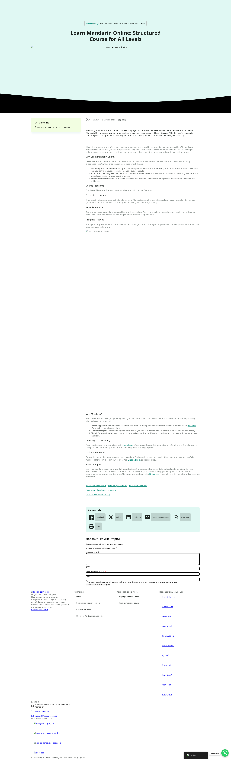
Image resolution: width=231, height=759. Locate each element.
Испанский (167, 626)
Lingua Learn (127, 445)
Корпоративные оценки (129, 596)
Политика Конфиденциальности (89, 616)
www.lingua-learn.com (96, 485)
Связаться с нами (83, 609)
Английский (167, 606)
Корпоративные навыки (129, 603)
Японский (166, 665)
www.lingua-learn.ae (117, 485)
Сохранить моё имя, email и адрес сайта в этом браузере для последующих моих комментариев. (132, 582)
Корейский (167, 675)
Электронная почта (96, 571)
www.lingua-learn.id (138, 485)
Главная (89, 23)
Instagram (90, 490)
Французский (168, 636)
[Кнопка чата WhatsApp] (225, 753)
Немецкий (166, 616)
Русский (165, 655)
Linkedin (112, 490)
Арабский (166, 685)
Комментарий (93, 552)
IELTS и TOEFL (168, 597)
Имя (88, 566)
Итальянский (168, 645)
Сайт (88, 577)
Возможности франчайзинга (88, 603)
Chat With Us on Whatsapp (98, 494)
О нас (78, 596)
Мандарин (167, 694)
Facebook (101, 490)
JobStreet (192, 425)
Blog (96, 23)
